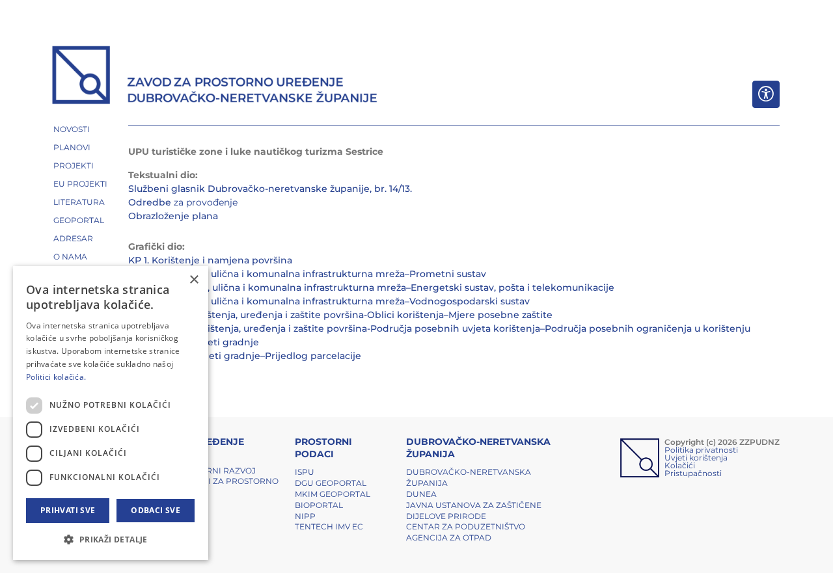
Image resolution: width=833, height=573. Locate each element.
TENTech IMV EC (329, 526)
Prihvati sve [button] (68, 510)
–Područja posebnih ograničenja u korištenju (645, 328)
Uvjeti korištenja (696, 457)
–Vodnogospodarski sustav (467, 301)
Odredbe (149, 202)
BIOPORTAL (319, 505)
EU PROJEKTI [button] (80, 184)
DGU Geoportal (330, 483)
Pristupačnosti (693, 473)
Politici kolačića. (56, 376)
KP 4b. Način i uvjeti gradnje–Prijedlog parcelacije (244, 356)
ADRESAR (73, 238)
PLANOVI (71, 147)
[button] (110, 539)
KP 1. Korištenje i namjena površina (210, 260)
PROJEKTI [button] (73, 165)
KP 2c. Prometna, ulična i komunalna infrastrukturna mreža (266, 301)
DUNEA (421, 494)
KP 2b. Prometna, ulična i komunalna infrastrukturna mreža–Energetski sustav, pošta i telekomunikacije (371, 287)
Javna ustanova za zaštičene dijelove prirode (473, 510)
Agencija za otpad (448, 537)
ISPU (304, 472)
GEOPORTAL (78, 220)
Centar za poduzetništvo (465, 526)
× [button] (193, 280)
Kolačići (679, 465)
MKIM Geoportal (332, 494)
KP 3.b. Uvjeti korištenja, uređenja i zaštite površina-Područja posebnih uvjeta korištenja (334, 328)
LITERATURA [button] (79, 202)
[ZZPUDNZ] (215, 77)
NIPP (305, 516)
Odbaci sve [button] (155, 510)
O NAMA (70, 256)
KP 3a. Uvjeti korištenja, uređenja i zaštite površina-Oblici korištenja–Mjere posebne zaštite (340, 315)
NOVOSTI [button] (71, 129)
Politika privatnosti (701, 450)
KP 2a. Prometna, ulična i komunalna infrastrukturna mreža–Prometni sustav (307, 274)
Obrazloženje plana (173, 216)
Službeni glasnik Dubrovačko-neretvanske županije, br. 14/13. (270, 188)
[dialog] (110, 413)
